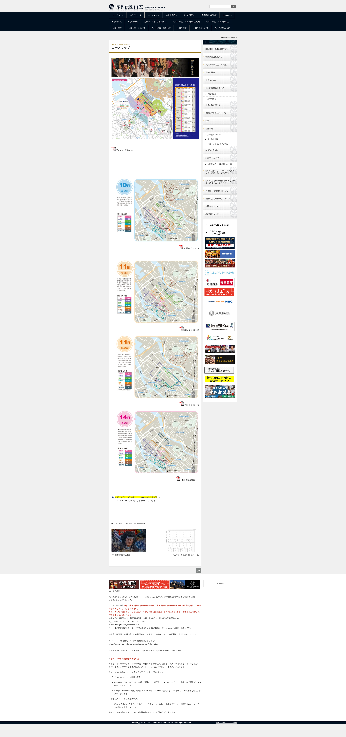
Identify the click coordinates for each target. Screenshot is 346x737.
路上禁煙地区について (216, 139)
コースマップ (153, 15)
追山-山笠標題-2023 (124, 150)
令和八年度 (182, 28)
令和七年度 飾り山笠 (161, 28)
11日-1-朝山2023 (191, 330)
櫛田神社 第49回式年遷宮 (217, 49)
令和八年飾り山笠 (200, 28)
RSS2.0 (220, 583)
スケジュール (135, 15)
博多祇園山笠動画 (209, 15)
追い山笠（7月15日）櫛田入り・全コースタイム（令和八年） (220, 182)
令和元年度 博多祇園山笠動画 (219, 164)
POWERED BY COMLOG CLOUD (226, 723)
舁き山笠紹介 (171, 15)
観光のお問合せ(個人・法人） (218, 198)
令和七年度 (117, 28)
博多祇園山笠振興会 (213, 57)
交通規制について (214, 135)
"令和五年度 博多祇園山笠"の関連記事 (129, 524)
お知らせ (209, 128)
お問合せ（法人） (213, 206)
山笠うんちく (211, 80)
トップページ (118, 15)
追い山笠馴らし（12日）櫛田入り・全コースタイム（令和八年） (220, 172)
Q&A (207, 121)
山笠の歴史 (210, 72)
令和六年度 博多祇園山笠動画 (186, 22)
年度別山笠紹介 (212, 150)
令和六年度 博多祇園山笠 (217, 22)
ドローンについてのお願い (218, 144)
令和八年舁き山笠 (222, 28)
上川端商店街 (114, 591)
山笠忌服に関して (213, 105)
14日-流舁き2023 (187, 480)
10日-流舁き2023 (191, 248)
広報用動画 (133, 22)
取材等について (212, 214)
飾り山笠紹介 (189, 15)
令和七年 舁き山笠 (136, 28)
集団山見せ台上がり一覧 (215, 113)
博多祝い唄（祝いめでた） (216, 65)
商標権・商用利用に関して (155, 22)
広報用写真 (117, 22)
